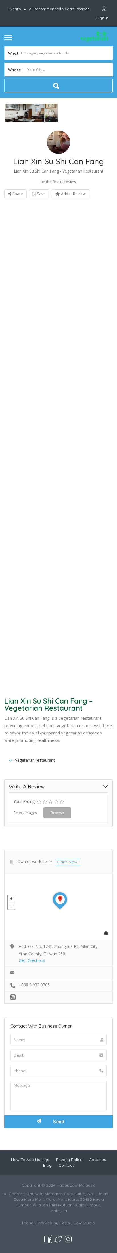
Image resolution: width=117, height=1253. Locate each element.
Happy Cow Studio (77, 1222)
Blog (47, 1165)
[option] (31, 113)
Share (17, 193)
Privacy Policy (69, 1159)
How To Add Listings (30, 1159)
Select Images (25, 812)
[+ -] (58, 906)
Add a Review (73, 193)
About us (97, 1159)
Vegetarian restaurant (35, 760)
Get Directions (32, 960)
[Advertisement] (58, 445)
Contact (66, 1165)
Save (41, 193)
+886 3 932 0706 (34, 984)
